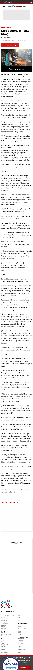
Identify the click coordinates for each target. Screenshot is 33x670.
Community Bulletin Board (7, 654)
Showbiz (3, 649)
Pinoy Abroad (10, 490)
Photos (19, 619)
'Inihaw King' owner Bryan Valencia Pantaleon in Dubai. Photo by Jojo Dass (16, 68)
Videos (19, 617)
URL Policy (3, 625)
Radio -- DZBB (21, 620)
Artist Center (20, 640)
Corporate (20, 651)
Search (19, 632)
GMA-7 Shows (4, 632)
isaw (15, 492)
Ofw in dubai (20, 490)
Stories (19, 634)
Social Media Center (22, 628)
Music (19, 648)
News (10, 2)
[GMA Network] (4, 1)
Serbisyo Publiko (5, 652)
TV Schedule (4, 636)
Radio (19, 645)
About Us (3, 617)
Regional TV (20, 652)
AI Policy (3, 626)
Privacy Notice (4, 623)
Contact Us (3, 619)
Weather (3, 646)
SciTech (3, 648)
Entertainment (21, 638)
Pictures (19, 646)
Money (2, 642)
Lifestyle (3, 651)
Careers (3, 622)
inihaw (11, 492)
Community (20, 641)
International (21, 643)
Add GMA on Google (10, 45)
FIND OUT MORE (24, 667)
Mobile (19, 626)
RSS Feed (20, 625)
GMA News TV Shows (6, 634)
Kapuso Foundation (22, 649)
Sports (2, 643)
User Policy (3, 628)
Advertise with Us (5, 620)
